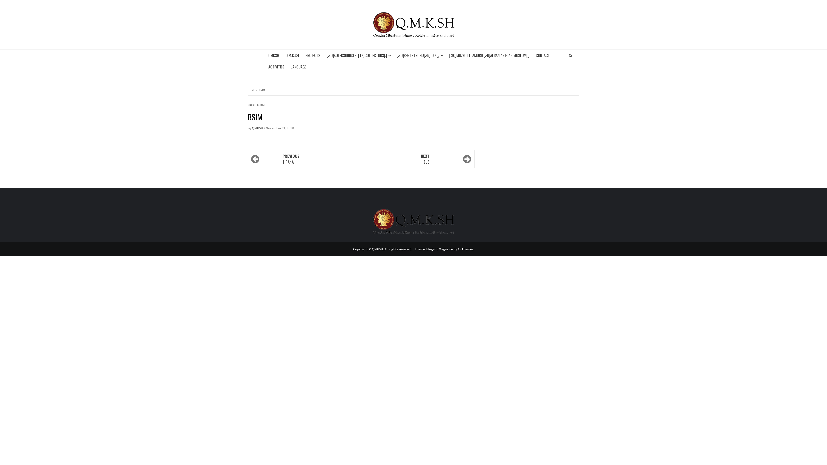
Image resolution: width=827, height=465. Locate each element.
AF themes (465, 249)
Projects (312, 55)
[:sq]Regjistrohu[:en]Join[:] (418, 55)
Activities (276, 67)
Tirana (291, 159)
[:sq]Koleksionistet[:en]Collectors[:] (357, 55)
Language (298, 67)
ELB (425, 159)
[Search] (570, 55)
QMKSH (273, 55)
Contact (543, 55)
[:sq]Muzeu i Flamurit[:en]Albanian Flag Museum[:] (489, 55)
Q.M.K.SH (292, 55)
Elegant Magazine (439, 249)
